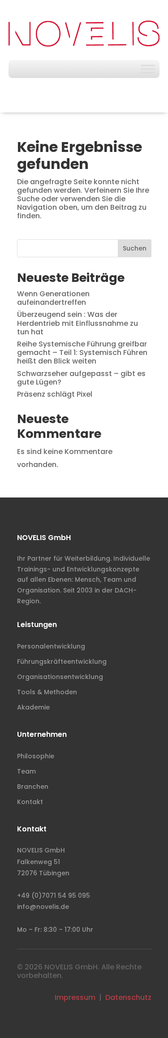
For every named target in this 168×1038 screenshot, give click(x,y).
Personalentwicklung (51, 646)
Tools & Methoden (47, 692)
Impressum (75, 997)
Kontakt (30, 801)
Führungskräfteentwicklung (62, 661)
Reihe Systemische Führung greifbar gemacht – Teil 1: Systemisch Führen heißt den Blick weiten (82, 352)
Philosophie (35, 756)
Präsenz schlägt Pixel (54, 394)
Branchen (32, 786)
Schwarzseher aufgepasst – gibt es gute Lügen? (81, 377)
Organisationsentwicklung (60, 676)
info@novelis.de (43, 906)
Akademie (33, 707)
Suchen (134, 248)
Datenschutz (128, 997)
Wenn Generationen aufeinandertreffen (53, 298)
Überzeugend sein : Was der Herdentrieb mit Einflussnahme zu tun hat (77, 323)
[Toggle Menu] (148, 69)
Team (26, 771)
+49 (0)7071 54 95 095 (53, 895)
